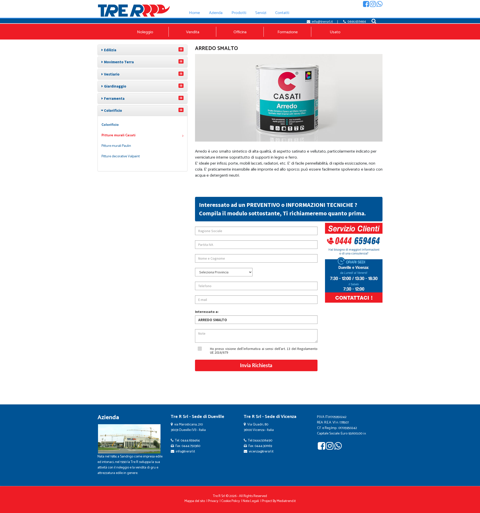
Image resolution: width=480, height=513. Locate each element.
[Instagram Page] (373, 5)
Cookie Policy (230, 501)
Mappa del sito (194, 501)
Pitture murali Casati (119, 135)
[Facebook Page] (366, 5)
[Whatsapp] (379, 5)
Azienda (108, 417)
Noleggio (145, 32)
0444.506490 (262, 440)
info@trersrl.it (322, 21)
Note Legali (251, 501)
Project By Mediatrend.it (279, 501)
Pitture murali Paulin (116, 146)
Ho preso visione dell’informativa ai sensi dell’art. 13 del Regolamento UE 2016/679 (264, 350)
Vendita (192, 32)
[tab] (142, 50)
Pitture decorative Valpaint (121, 156)
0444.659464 (357, 21)
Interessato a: (206, 311)
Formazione (288, 32)
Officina (240, 32)
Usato (335, 32)
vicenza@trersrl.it (261, 451)
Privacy (213, 501)
